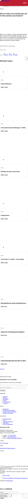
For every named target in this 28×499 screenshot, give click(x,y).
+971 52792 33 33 (11, 436)
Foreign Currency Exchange (9, 411)
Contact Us (5, 403)
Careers (5, 400)
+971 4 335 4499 (4, 443)
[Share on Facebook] (6, 54)
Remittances (6, 409)
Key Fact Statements (8, 424)
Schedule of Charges (8, 421)
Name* (1, 492)
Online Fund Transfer (8, 413)
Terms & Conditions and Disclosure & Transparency (15, 478)
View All (2, 369)
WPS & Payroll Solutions (9, 410)
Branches (5, 397)
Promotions (5, 399)
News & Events (6, 402)
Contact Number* (4, 493)
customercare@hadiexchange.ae (14, 438)
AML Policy (6, 423)
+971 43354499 (12, 435)
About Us (5, 396)
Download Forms (7, 419)
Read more (4, 306)
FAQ (4, 420)
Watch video (4, 87)
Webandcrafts (9, 480)
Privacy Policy (6, 475)
